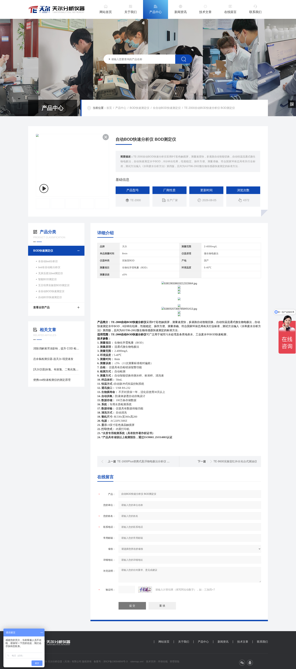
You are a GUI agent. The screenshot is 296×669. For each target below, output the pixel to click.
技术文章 (205, 12)
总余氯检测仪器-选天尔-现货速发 (53, 358)
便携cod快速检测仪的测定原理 (52, 379)
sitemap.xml (136, 661)
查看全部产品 (41, 307)
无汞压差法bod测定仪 (50, 273)
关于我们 (130, 12)
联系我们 (255, 12)
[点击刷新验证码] (145, 590)
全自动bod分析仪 (48, 261)
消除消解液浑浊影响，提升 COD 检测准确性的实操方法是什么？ (56, 348)
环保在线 (163, 661)
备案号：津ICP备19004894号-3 (111, 661)
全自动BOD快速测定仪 (167, 107)
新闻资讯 (180, 12)
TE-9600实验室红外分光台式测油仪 (235, 461)
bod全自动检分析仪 (49, 267)
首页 (109, 107)
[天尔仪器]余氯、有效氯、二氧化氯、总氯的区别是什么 (56, 369)
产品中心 (155, 12)
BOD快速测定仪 (139, 107)
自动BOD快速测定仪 (50, 297)
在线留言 (230, 12)
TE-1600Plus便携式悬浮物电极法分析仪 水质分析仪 (149, 461)
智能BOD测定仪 (47, 279)
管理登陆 (174, 661)
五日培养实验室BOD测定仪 (54, 285)
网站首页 (106, 12)
